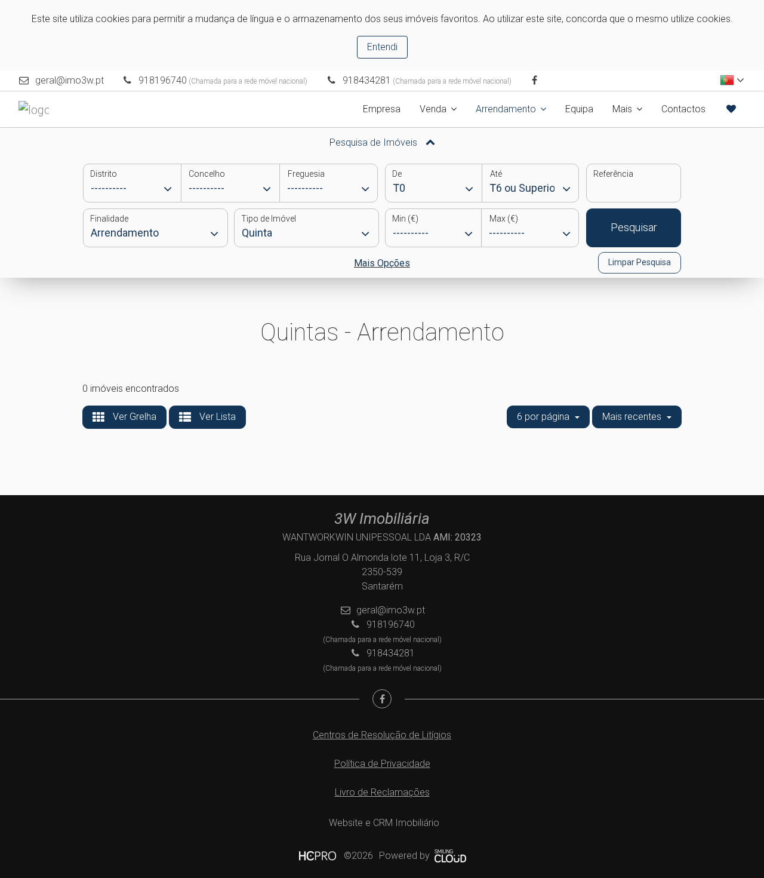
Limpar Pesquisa (639, 262)
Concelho (207, 174)
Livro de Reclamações (382, 792)
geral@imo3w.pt (69, 80)
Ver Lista (216, 416)
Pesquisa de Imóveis (374, 142)
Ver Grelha (133, 416)
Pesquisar (634, 227)
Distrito (103, 174)
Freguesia (306, 174)
